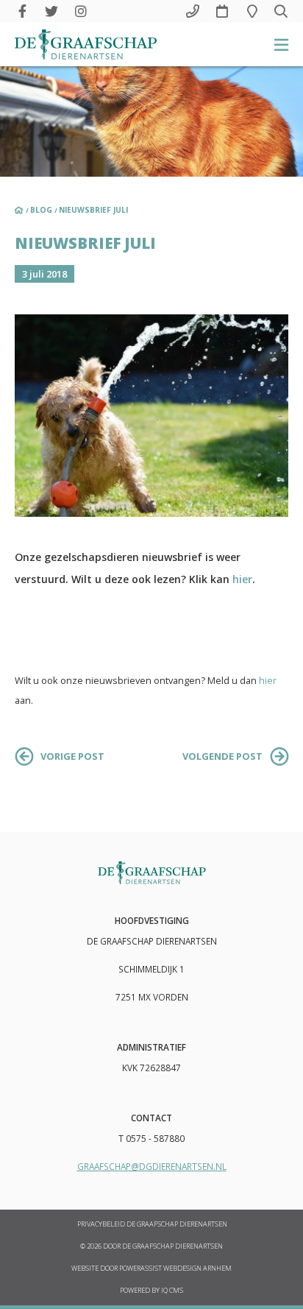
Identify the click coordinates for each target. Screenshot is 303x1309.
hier (242, 579)
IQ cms (172, 1290)
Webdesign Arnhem (197, 1268)
